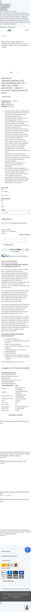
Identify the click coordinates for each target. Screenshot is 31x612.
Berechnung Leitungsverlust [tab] (9, 263)
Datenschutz (11, 27)
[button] (18, 30)
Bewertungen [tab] (13, 261)
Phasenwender (12, 120)
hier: (22, 362)
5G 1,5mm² (4, 191)
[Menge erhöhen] (28, 241)
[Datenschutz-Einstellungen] (0, 1)
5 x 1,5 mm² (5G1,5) (20, 406)
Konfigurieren (5, 7)
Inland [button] (3, 233)
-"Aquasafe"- (25, 143)
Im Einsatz (11, 106)
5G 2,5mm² (4, 195)
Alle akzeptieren (5, 4)
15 (16, 404)
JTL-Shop (10, 598)
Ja (1, 202)
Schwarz (17, 400)
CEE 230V (18, 398)
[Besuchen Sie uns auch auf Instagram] (2, 586)
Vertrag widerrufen (8, 581)
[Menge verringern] (2, 241)
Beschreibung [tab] (5, 261)
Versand (27, 589)
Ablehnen (3, 9)
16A (16, 402)
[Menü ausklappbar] (3, 30)
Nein (2, 206)
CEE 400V (18, 395)
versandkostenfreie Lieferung (18, 223)
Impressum (3, 27)
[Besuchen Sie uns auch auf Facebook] (2, 584)
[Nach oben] (0, 603)
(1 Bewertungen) (6, 96)
